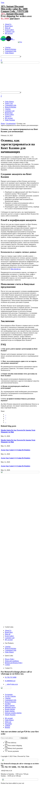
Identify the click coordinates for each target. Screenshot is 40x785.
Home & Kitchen (10, 49)
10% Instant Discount (12, 6)
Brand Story (9, 26)
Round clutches (10, 709)
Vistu (2, 2)
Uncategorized (10, 123)
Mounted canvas (10, 707)
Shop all (7, 28)
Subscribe (24, 738)
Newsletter (8, 724)
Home (3, 123)
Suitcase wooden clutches (13, 713)
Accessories (9, 694)
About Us (8, 24)
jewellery (8, 704)
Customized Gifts (10, 51)
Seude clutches (10, 711)
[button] (20, 21)
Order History (9, 53)
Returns (7, 727)
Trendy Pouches (10, 715)
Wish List (8, 722)
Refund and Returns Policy (13, 663)
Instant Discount (12, 13)
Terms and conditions (12, 661)
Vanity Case (9, 103)
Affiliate (7, 725)
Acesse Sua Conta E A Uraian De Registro (15, 450)
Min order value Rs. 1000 (14, 8)
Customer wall (9, 31)
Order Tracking (10, 120)
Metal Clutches (10, 705)
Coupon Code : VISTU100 (14, 11)
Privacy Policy (9, 659)
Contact (7, 664)
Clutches (8, 47)
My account (9, 33)
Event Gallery (9, 30)
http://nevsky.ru (16, 269)
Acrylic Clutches (10, 696)
